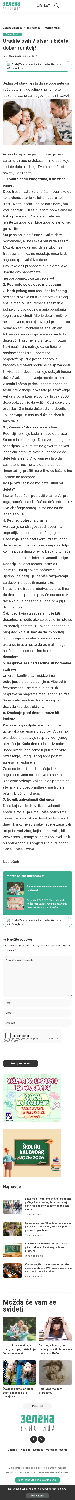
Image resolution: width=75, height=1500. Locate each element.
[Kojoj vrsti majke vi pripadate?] (55, 1372)
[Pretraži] (56, 6)
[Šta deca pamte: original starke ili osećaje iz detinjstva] (19, 1372)
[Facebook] (33, 1439)
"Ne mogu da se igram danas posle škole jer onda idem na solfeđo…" (55, 1349)
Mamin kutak (12, 34)
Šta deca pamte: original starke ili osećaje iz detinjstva (18, 1392)
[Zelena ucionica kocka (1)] (32, 1098)
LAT (47, 5)
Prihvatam (37, 1495)
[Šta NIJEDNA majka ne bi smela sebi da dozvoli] (37, 888)
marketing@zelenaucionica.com (37, 1479)
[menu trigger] (67, 6)
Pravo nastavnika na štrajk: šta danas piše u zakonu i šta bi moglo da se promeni (46, 1247)
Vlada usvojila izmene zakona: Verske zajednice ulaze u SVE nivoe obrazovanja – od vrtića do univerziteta (48, 1268)
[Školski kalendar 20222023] (32, 1152)
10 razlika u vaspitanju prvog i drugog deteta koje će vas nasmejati (19, 1349)
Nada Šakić (15, 56)
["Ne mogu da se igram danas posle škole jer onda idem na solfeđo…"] (55, 1329)
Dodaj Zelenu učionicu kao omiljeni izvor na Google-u (36, 66)
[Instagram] (41, 1439)
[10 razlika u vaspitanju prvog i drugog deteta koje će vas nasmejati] (19, 1329)
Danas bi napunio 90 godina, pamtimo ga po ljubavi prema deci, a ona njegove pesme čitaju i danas (48, 1227)
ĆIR (39, 5)
